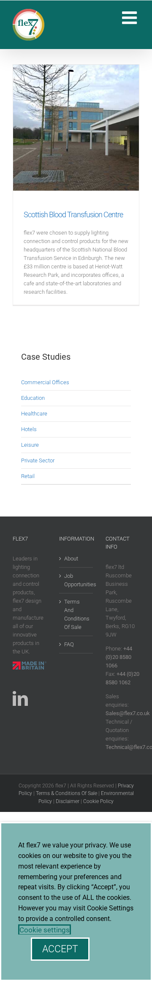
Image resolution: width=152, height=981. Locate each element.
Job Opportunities (76, 580)
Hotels (29, 429)
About (71, 558)
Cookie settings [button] (44, 930)
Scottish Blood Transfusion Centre (73, 214)
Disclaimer (67, 801)
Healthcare (34, 413)
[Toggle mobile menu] (130, 17)
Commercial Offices (45, 382)
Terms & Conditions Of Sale (66, 793)
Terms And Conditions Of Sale (76, 614)
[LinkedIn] (20, 698)
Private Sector (37, 460)
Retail (28, 476)
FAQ (69, 644)
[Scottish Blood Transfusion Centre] (76, 128)
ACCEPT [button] (60, 949)
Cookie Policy (98, 801)
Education (33, 398)
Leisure (30, 445)
